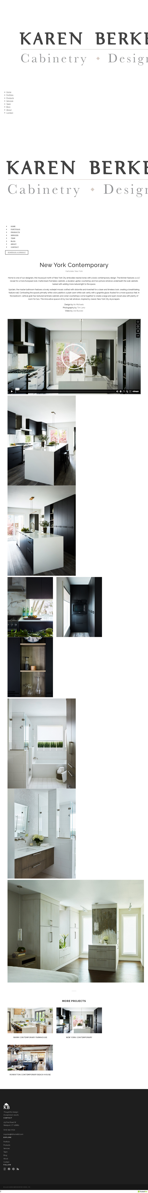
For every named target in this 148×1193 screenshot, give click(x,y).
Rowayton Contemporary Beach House (30, 1057)
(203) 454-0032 (9, 119)
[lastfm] (5, 122)
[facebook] (4, 122)
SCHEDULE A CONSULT (17, 252)
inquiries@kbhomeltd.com (27, 119)
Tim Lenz (81, 308)
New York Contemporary (79, 1020)
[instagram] (7, 122)
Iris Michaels (78, 304)
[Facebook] (9, 1169)
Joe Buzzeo (78, 311)
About (8, 110)
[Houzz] (18, 1169)
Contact (9, 113)
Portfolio (9, 95)
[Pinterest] (13, 1169)
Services (9, 101)
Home (8, 92)
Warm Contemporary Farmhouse (30, 1020)
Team (8, 104)
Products (10, 98)
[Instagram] (4, 1169)
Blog (8, 107)
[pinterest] (6, 122)
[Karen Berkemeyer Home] (69, 1106)
